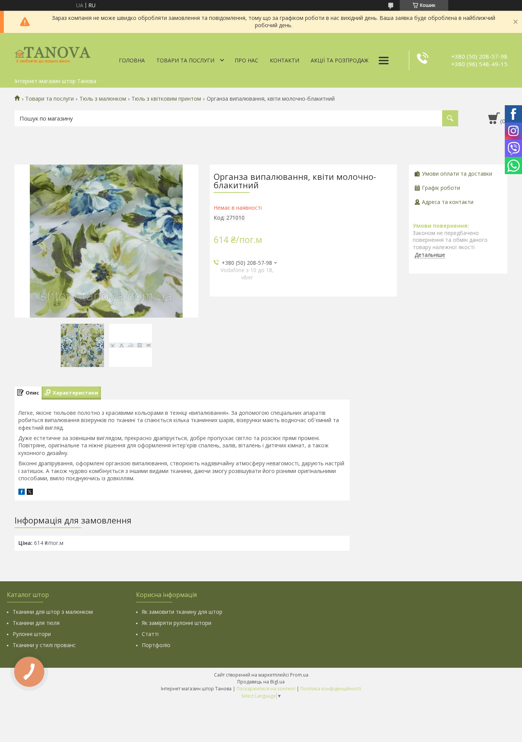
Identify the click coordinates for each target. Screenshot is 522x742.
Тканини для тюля (36, 622)
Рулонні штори (32, 634)
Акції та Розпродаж (339, 60)
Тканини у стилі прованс (44, 645)
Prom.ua (299, 675)
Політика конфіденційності (330, 688)
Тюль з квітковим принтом (166, 98)
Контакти (284, 60)
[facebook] (21, 492)
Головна (132, 60)
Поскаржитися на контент (266, 688)
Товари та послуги (185, 60)
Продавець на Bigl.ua (261, 681)
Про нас (246, 60)
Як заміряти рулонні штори (176, 622)
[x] (30, 492)
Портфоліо (156, 645)
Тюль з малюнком (102, 98)
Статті (150, 634)
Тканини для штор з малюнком (53, 611)
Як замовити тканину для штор (182, 611)
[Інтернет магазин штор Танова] (53, 53)
